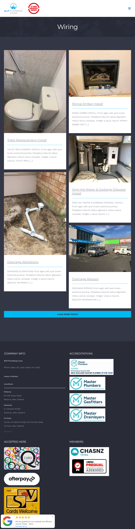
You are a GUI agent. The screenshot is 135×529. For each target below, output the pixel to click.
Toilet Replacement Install (35, 89)
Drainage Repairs (100, 246)
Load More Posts (67, 314)
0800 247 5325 (32, 367)
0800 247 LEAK (18, 367)
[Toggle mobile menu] (129, 8)
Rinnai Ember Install (100, 71)
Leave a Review (11, 376)
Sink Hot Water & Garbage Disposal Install (100, 156)
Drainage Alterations (35, 211)
